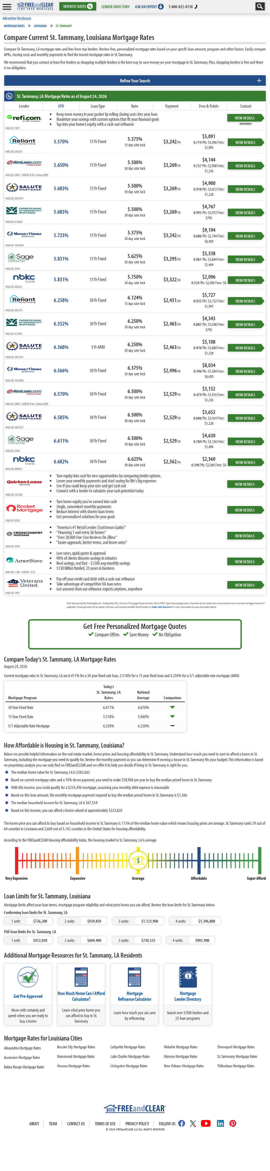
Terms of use (105, 1123)
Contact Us (76, 1123)
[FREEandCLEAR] (135, 1109)
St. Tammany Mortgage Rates (237, 1056)
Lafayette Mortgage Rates (128, 1046)
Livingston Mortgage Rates (128, 1065)
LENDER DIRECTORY (116, 6)
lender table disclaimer (162, 607)
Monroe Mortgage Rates (180, 1056)
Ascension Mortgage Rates (22, 1057)
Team (53, 1123)
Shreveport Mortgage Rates (236, 1046)
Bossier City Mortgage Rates (76, 1046)
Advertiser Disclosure (17, 18)
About (34, 1123)
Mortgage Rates (14, 25)
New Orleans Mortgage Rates (184, 1065)
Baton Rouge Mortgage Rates (24, 1066)
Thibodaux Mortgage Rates (235, 1065)
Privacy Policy (137, 1123)
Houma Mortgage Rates (73, 1065)
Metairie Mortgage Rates (180, 1046)
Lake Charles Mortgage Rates (130, 1056)
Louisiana (40, 25)
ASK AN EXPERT (146, 6)
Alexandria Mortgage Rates (22, 1047)
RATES (77, 6)
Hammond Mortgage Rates (76, 1056)
